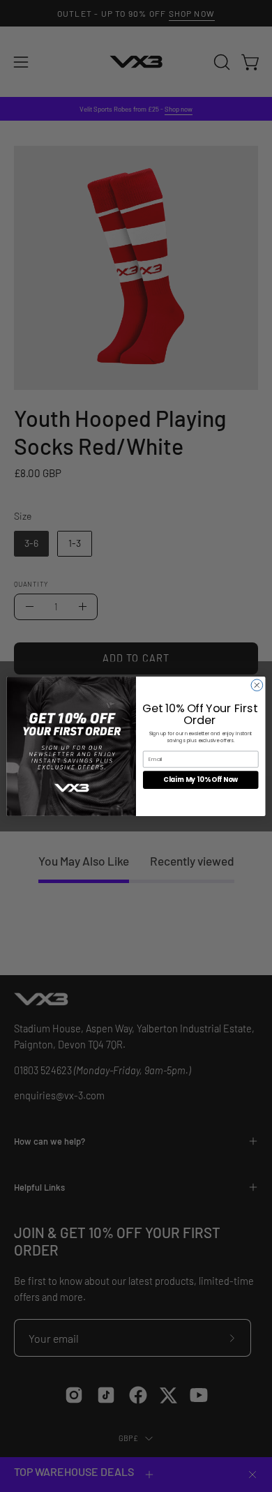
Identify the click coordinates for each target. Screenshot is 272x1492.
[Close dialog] (257, 685)
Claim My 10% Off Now (200, 779)
